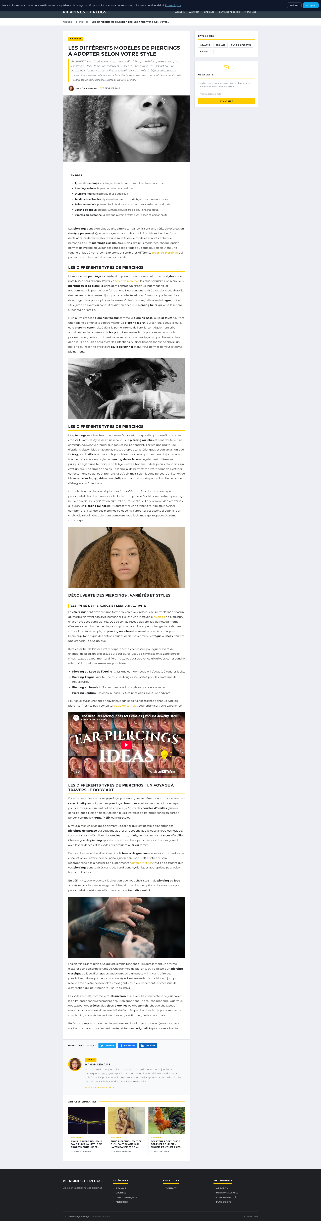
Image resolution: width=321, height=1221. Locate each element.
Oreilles (220, 45)
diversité (159, 616)
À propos (222, 1188)
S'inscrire (226, 101)
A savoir (205, 45)
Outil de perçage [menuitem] (229, 12)
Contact (171, 1188)
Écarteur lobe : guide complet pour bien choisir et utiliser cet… (166, 1144)
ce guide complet (126, 705)
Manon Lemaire (97, 1064)
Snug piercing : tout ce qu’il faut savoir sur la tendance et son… (126, 1144)
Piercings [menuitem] (250, 12)
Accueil (67, 22)
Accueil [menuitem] (180, 12)
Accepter (311, 5)
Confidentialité (226, 1197)
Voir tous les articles (98, 1087)
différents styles (141, 862)
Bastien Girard (162, 1151)
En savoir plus (173, 5)
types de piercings (165, 252)
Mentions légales (227, 1192)
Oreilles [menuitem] (209, 12)
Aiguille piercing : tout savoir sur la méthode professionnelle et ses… (86, 1145)
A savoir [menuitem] (194, 12)
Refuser (294, 5)
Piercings (82, 22)
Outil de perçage (241, 45)
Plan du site (223, 1202)
